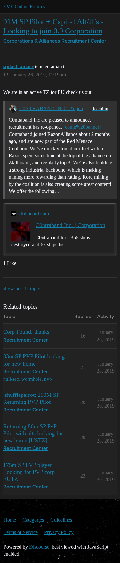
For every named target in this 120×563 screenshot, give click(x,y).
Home (10, 520)
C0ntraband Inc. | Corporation (70, 225)
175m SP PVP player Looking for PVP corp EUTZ (29, 472)
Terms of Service (21, 532)
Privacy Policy (59, 532)
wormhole (31, 378)
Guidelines (61, 520)
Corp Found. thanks (26, 332)
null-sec (11, 378)
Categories (33, 520)
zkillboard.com (34, 213)
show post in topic (21, 288)
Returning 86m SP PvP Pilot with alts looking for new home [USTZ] (33, 433)
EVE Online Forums (24, 6)
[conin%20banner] (82, 127)
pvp (48, 378)
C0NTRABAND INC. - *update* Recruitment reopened (54, 108)
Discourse (39, 547)
